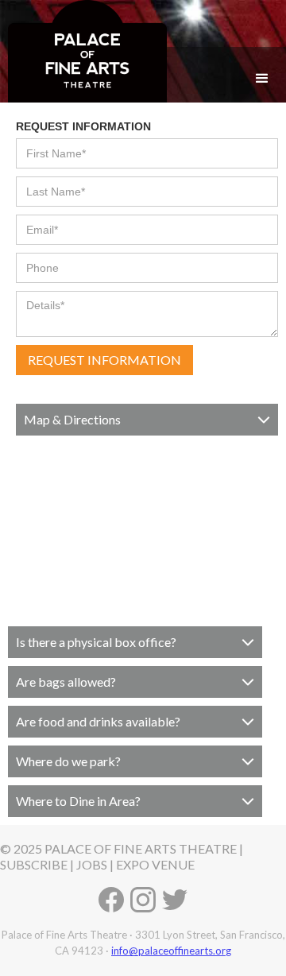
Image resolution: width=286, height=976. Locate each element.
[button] (262, 79)
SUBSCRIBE (34, 864)
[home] (83, 51)
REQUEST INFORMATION (83, 126)
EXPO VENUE (155, 864)
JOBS (91, 864)
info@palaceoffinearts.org (171, 950)
